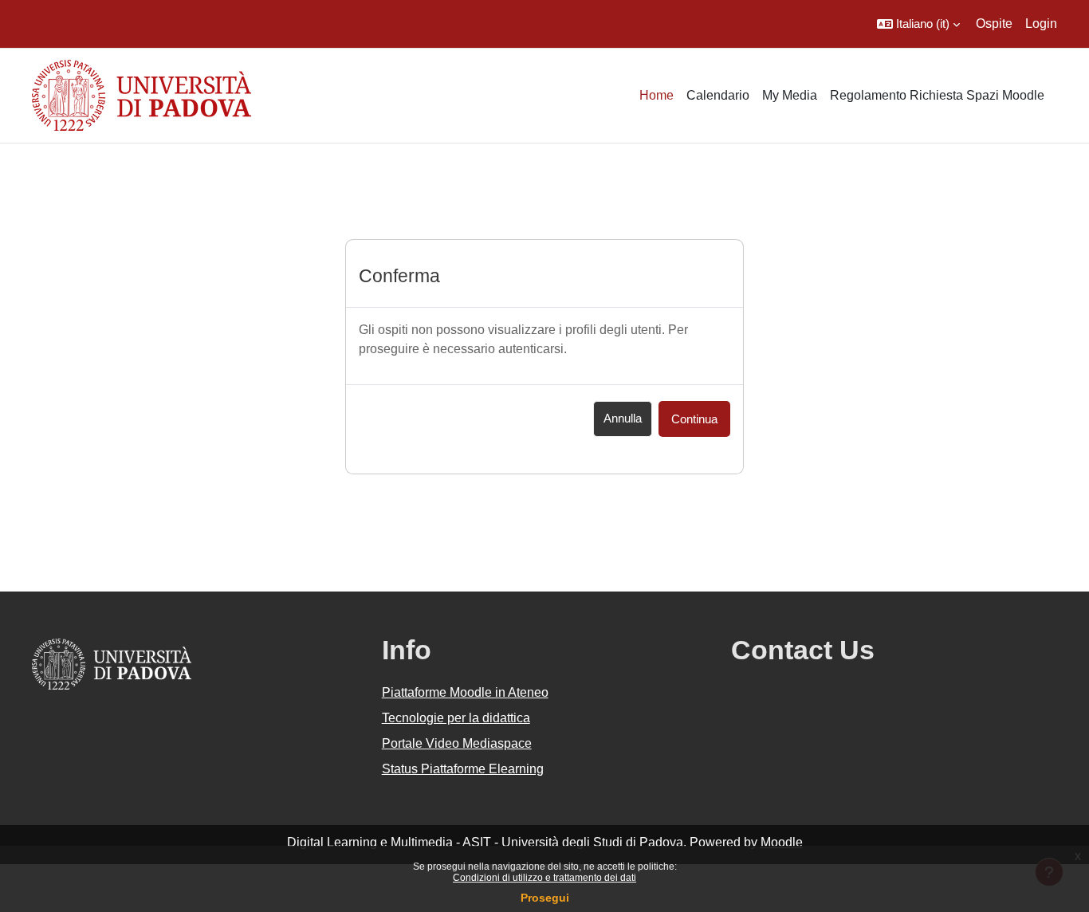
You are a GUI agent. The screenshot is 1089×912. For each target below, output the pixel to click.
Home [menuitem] (656, 95)
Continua (694, 419)
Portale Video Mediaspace (457, 743)
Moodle (782, 842)
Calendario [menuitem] (717, 95)
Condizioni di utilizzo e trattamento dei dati (544, 877)
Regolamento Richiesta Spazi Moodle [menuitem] (937, 95)
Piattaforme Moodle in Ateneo (465, 692)
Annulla (622, 418)
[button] (918, 24)
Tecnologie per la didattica (456, 718)
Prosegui (545, 897)
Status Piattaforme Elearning (463, 769)
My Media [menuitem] (789, 95)
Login (1041, 23)
